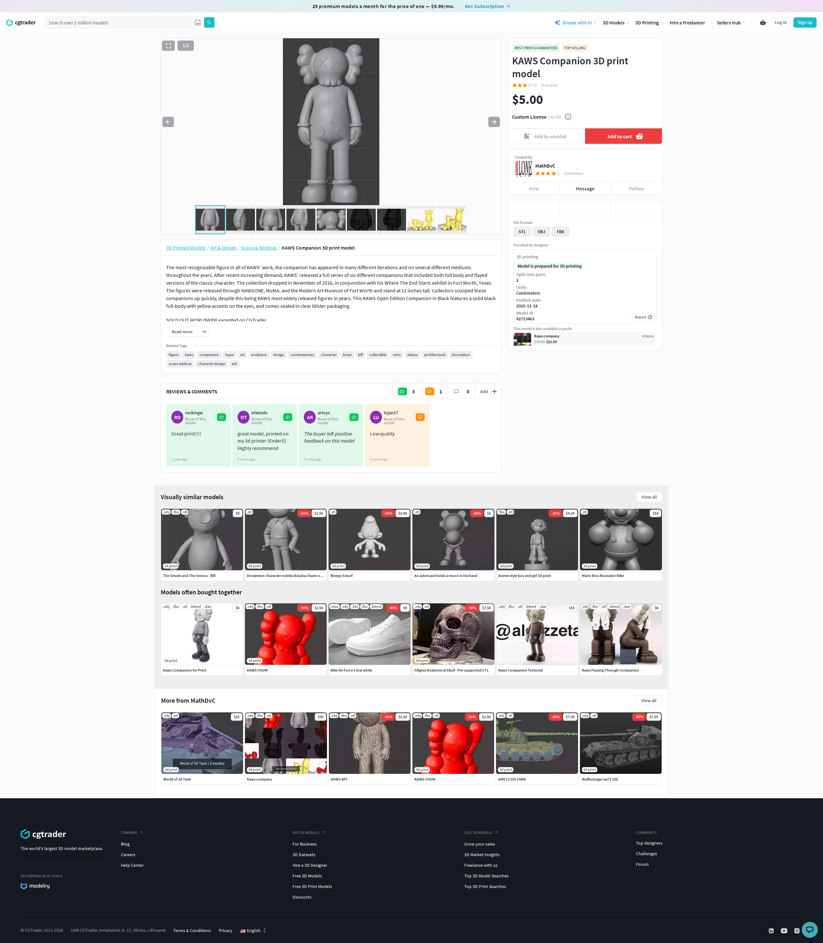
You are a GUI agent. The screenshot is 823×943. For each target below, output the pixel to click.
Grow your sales (479, 844)
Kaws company (259, 779)
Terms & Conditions (192, 930)
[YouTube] (785, 930)
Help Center (132, 865)
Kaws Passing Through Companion (610, 670)
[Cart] (763, 22)
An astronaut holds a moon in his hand (445, 575)
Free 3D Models (307, 876)
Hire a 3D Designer (310, 865)
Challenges (646, 853)
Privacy (225, 930)
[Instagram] (797, 930)
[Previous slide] (168, 122)
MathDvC (545, 165)
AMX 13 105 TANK (512, 779)
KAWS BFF (339, 779)
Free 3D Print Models (312, 886)
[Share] (636, 208)
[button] (198, 22)
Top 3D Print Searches (485, 886)
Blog (125, 844)
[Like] (533, 208)
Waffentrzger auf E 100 (600, 779)
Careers (128, 854)
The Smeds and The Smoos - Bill (189, 575)
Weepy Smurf (341, 575)
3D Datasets (304, 854)
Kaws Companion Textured (520, 670)
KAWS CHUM (424, 779)
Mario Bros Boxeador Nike (603, 575)
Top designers (649, 843)
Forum (642, 864)
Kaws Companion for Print (184, 670)
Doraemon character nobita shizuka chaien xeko (286, 575)
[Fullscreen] (168, 46)
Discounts (302, 897)
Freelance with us (481, 865)
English (250, 931)
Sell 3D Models (478, 832)
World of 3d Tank (177, 779)
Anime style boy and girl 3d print (524, 575)
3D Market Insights (482, 854)
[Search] (209, 22)
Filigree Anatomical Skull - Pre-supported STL (451, 670)
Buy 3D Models (306, 832)
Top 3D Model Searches (486, 876)
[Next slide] (494, 122)
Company (129, 832)
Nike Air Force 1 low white (351, 670)
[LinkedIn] (772, 930)
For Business (305, 844)
